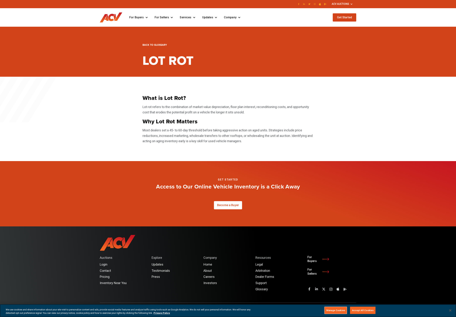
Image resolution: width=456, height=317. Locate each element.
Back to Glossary (154, 45)
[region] (228, 310)
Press (156, 277)
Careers (209, 277)
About (207, 271)
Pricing (105, 277)
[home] (113, 17)
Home (207, 264)
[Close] (450, 310)
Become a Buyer (228, 205)
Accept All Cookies (363, 310)
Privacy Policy (162, 313)
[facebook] (298, 4)
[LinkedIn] (304, 4)
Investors (210, 283)
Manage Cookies (335, 310)
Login (324, 17)
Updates (157, 264)
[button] (342, 4)
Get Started (344, 17)
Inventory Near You (113, 283)
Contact (105, 271)
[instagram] (314, 4)
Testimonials (161, 271)
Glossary (261, 289)
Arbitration (262, 271)
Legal (259, 264)
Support (261, 283)
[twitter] (309, 4)
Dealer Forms (264, 277)
